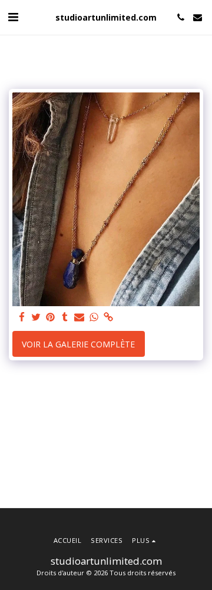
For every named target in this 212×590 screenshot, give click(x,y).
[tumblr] (65, 317)
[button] (13, 17)
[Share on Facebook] (21, 317)
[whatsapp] (94, 317)
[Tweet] (36, 317)
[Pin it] (50, 317)
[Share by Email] (79, 317)
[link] (108, 317)
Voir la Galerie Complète (78, 344)
